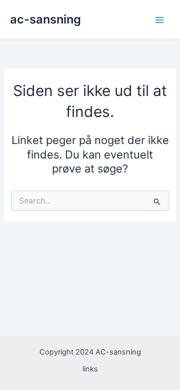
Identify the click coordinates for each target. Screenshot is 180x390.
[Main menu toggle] (159, 20)
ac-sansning (45, 19)
